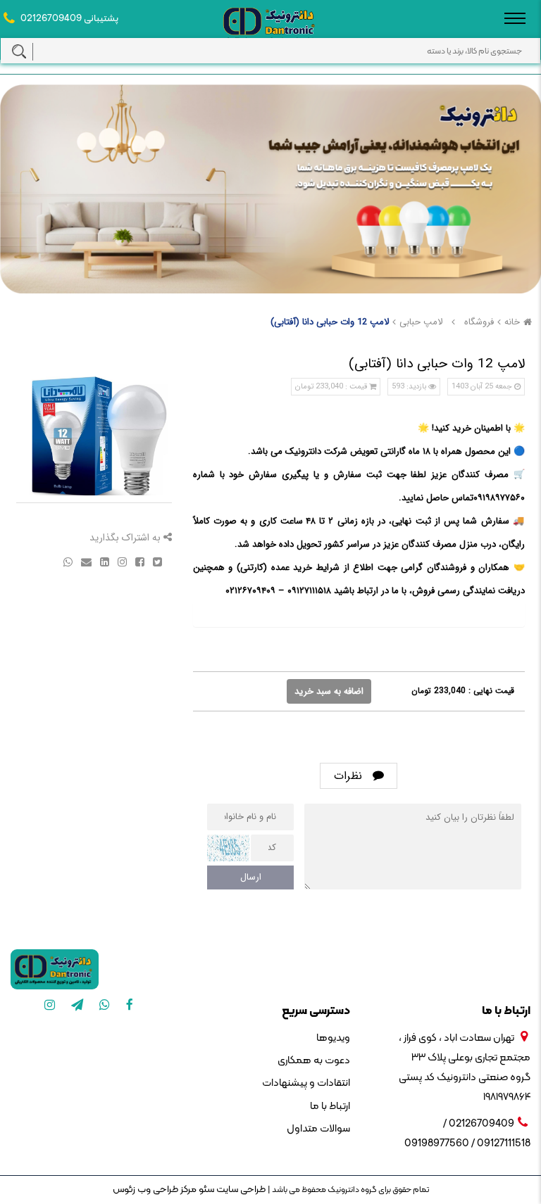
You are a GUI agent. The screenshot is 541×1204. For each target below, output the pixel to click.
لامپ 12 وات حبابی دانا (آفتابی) (329, 322)
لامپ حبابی (420, 322)
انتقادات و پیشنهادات (306, 1083)
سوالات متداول (318, 1129)
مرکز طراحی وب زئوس (155, 1189)
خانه (512, 322)
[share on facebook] (138, 561)
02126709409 (51, 18)
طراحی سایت (240, 1189)
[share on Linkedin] (103, 561)
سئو (205, 1189)
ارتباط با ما (330, 1106)
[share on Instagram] (121, 561)
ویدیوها (333, 1038)
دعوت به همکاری (314, 1061)
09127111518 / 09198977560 (467, 1144)
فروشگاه (479, 322)
